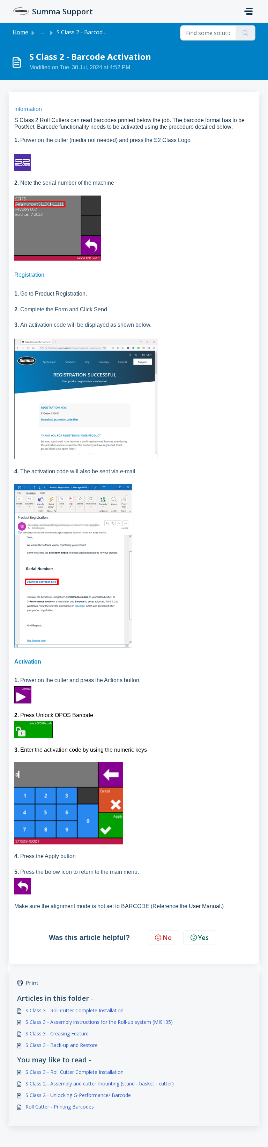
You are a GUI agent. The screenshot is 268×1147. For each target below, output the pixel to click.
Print (31, 983)
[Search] (245, 33)
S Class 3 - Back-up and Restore (61, 1045)
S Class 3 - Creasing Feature (57, 1033)
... (42, 32)
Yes (203, 937)
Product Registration (60, 294)
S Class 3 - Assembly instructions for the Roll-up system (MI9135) (99, 1022)
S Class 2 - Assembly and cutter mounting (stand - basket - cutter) (99, 1083)
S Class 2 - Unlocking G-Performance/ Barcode (78, 1095)
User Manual (205, 906)
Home (20, 32)
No (167, 937)
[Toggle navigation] (248, 11)
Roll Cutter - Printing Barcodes (59, 1106)
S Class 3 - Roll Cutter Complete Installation (74, 1010)
